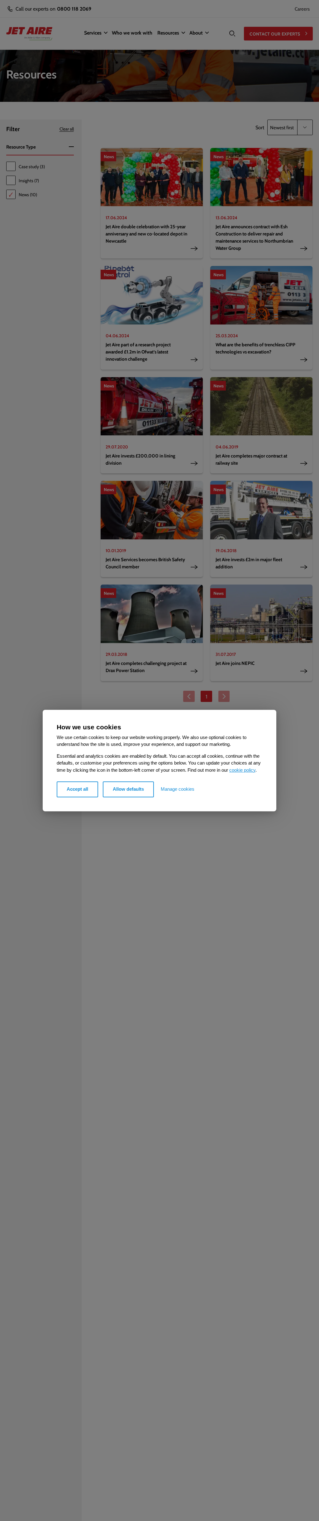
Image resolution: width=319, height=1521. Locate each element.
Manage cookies (177, 789)
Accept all (77, 789)
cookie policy (242, 770)
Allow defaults (128, 789)
